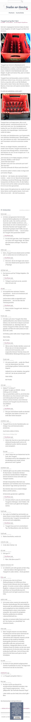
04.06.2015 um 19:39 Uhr (8, 279)
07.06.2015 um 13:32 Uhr (6, 629)
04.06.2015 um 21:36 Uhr (6, 468)
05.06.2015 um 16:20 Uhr (6, 551)
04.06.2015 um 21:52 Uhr (8, 524)
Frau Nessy (7, 235)
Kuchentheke (20, 13)
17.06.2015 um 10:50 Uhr (6, 682)
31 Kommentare (9, 22)
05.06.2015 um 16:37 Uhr (8, 557)
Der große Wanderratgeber (24, 708)
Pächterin (11, 13)
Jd (1, 288)
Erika (2, 577)
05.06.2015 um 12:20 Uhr (8, 360)
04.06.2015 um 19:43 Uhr (8, 409)
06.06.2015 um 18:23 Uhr (6, 578)
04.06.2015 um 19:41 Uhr (8, 344)
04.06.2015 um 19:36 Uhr (8, 236)
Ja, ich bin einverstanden (17, 718)
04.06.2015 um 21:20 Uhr (8, 438)
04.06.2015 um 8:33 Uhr (6, 251)
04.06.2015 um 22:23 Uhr (6, 543)
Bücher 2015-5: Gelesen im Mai (8, 708)
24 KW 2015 (4, 673)
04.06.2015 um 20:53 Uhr (6, 422)
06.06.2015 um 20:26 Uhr (6, 600)
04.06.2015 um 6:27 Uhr (6, 215)
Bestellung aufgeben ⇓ (25, 210)
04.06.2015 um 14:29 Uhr (6, 386)
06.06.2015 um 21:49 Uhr (8, 452)
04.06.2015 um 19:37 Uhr (8, 258)
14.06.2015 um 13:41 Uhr (6, 674)
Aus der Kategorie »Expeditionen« (21, 22)
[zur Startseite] (15, 7)
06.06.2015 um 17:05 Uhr (6, 566)
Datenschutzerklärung (24, 716)
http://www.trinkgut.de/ (10, 434)
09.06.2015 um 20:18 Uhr (6, 661)
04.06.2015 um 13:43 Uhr (6, 317)
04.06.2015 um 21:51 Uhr (8, 498)
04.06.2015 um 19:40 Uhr (8, 306)
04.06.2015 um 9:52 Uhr (6, 271)
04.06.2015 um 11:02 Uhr (6, 289)
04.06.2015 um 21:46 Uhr (6, 512)
